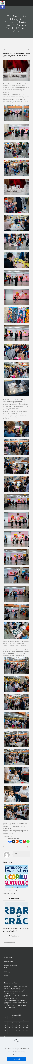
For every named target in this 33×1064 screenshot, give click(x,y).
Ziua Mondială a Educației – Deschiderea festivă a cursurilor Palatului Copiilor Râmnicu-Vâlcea (16, 996)
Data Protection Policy (18, 1051)
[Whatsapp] (28, 841)
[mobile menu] (30, 2)
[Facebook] (10, 841)
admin (16, 853)
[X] (13, 841)
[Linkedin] (20, 841)
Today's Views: (9, 961)
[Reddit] (17, 841)
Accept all (16, 1059)
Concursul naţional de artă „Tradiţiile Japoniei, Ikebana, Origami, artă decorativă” (14, 991)
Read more (16, 1055)
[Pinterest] (24, 841)
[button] (2, 7)
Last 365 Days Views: (11, 965)
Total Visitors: (8, 973)
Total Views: (8, 969)
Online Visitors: (8, 957)
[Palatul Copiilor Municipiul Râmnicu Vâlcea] (2, 2)
